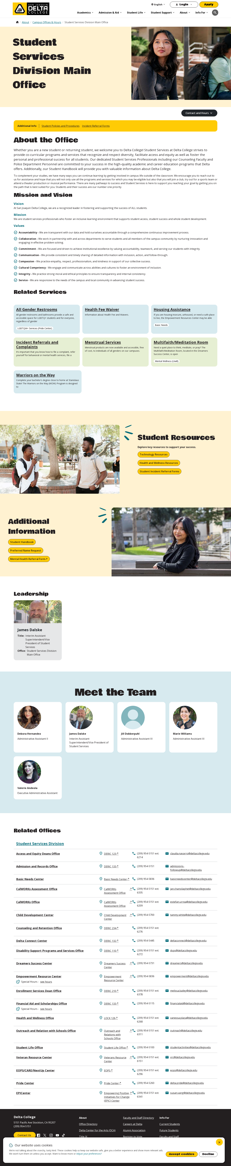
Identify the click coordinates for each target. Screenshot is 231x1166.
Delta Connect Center (31, 941)
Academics (84, 12)
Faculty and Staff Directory (138, 1118)
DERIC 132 (110, 941)
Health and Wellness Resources (159, 463)
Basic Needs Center (30, 879)
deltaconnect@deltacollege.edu (188, 940)
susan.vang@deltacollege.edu (187, 1093)
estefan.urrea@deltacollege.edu (188, 902)
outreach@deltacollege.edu (186, 1030)
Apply (208, 4)
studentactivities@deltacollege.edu (190, 1047)
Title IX (83, 1136)
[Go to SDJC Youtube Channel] (57, 1135)
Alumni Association (134, 1130)
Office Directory (88, 1124)
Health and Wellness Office (35, 1018)
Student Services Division (40, 843)
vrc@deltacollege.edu (182, 1057)
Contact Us (25, 1135)
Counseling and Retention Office (39, 928)
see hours (46, 981)
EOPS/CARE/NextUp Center (35, 1070)
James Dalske (29, 629)
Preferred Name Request (25, 550)
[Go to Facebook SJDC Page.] (38, 1135)
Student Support (161, 12)
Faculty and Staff (169, 1136)
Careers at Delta (132, 1124)
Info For (200, 12)
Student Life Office (29, 1047)
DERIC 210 (110, 991)
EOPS (107, 1070)
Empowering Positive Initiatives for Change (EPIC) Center (116, 1096)
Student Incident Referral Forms (159, 471)
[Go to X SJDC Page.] (45, 1135)
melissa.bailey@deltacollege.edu (189, 990)
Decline (208, 1154)
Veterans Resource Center (115, 1059)
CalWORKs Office (28, 902)
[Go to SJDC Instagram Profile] (51, 1135)
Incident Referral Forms (96, 126)
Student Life (135, 12)
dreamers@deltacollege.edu (186, 963)
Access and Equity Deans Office (38, 854)
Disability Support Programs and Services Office (50, 951)
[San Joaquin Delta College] (43, 8)
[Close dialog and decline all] (219, 1142)
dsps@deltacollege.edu (183, 950)
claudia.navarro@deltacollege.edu (189, 853)
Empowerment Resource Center (38, 976)
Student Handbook (22, 542)
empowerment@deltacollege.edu (189, 976)
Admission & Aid (109, 12)
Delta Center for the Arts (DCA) (97, 1130)
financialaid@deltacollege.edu (187, 1003)
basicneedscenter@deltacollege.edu (191, 879)
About (183, 12)
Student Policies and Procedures (61, 126)
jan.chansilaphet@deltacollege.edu (190, 889)
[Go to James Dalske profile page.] (90, 727)
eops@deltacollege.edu (183, 1070)
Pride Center (25, 1083)
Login (183, 4)
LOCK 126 (109, 1018)
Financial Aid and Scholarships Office (41, 1003)
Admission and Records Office (37, 866)
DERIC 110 (110, 951)
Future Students (169, 1130)
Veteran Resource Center (34, 1057)
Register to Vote (132, 1136)
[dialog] (114, 1150)
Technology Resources (154, 454)
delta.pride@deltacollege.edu (187, 1083)
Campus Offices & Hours (47, 22)
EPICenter (23, 1093)
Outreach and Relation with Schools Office (46, 1031)
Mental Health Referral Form (27, 559)
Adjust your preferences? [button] (89, 1153)
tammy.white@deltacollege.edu (188, 915)
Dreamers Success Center (34, 963)
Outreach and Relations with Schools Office (112, 1034)
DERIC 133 (110, 866)
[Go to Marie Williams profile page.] (193, 727)
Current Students (170, 1124)
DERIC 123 (110, 854)
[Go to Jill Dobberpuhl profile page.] (141, 727)
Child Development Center (35, 915)
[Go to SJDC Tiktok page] (63, 1135)
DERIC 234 (110, 928)
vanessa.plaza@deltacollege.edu (189, 1018)
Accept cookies (181, 1154)
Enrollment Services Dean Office (38, 991)
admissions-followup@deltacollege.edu (186, 868)
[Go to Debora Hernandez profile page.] (38, 727)
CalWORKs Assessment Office (36, 889)
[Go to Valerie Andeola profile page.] (38, 777)
